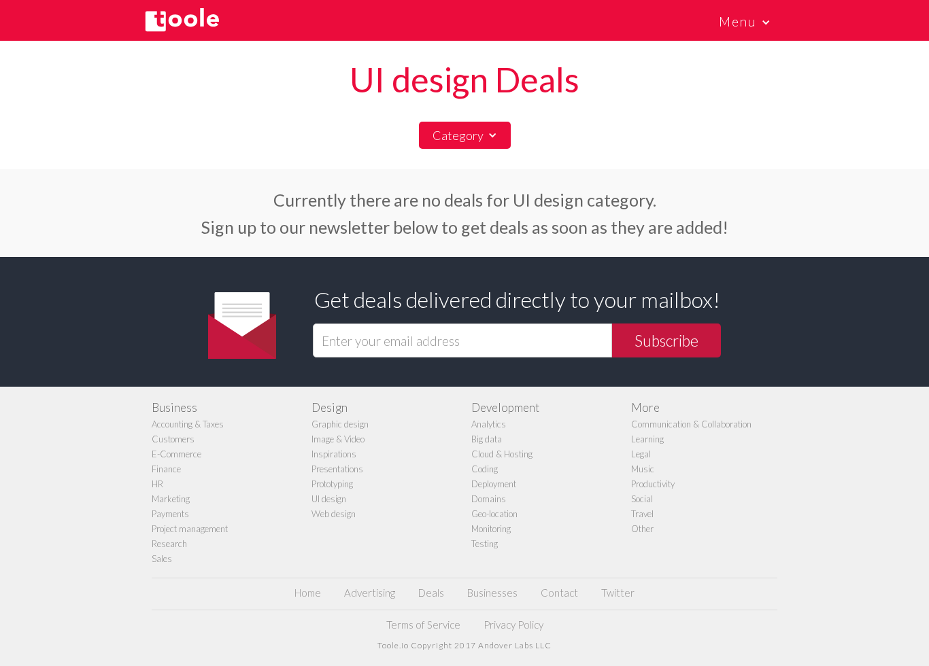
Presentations (337, 468)
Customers (173, 439)
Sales (162, 558)
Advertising (369, 592)
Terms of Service (423, 624)
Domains (488, 498)
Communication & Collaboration (691, 424)
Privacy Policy (513, 624)
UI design (328, 498)
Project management (190, 528)
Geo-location (494, 513)
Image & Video (338, 439)
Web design (333, 513)
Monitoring (491, 528)
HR (157, 483)
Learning (647, 439)
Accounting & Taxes (188, 424)
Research (169, 543)
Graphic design (340, 424)
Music (642, 468)
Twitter (618, 592)
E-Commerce (176, 454)
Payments (170, 513)
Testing (484, 543)
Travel (642, 513)
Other (642, 528)
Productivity (653, 483)
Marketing (171, 498)
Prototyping (332, 483)
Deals (431, 592)
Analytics (488, 424)
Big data (486, 439)
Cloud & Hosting (502, 454)
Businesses (492, 592)
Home (307, 592)
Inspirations (333, 454)
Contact (559, 592)
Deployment (493, 483)
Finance (166, 468)
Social (642, 498)
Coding (484, 468)
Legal (641, 454)
